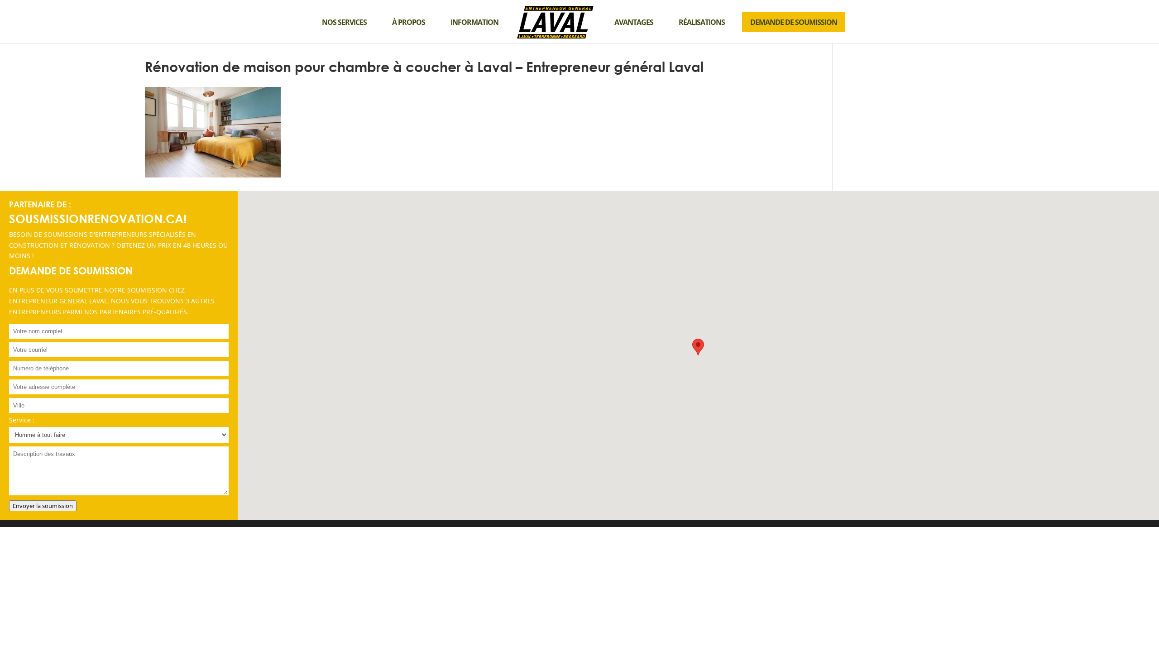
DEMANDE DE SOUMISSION (793, 22)
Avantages (633, 22)
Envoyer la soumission (43, 506)
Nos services (344, 22)
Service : (21, 420)
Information (474, 22)
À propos (408, 22)
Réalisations (702, 22)
